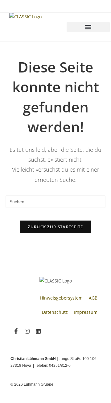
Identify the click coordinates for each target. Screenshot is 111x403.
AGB (93, 298)
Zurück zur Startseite (55, 227)
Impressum (85, 312)
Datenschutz (55, 312)
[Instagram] (27, 331)
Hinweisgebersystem (61, 298)
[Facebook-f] (16, 331)
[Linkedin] (38, 331)
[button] (88, 27)
